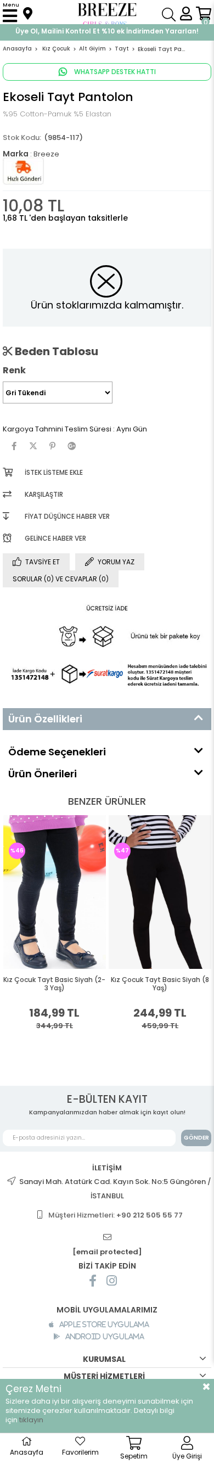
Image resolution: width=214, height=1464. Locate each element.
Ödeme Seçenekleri (57, 752)
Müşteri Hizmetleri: (115, 1215)
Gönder (196, 1138)
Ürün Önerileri (42, 774)
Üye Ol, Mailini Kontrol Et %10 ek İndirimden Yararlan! (107, 31)
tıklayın (31, 1420)
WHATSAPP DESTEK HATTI (114, 71)
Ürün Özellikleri (45, 719)
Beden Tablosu (55, 351)
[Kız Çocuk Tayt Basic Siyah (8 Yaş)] (99, 891)
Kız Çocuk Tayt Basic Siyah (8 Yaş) (99, 983)
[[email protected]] (107, 1237)
